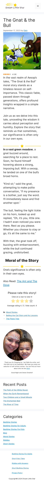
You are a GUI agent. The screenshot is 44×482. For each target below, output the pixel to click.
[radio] (13, 301)
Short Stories (8, 444)
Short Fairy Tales (18, 459)
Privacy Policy (17, 473)
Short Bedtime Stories (20, 468)
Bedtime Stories (10, 422)
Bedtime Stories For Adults (22, 454)
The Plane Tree (12, 319)
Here (28, 368)
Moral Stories (11, 312)
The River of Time (10, 404)
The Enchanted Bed (11, 401)
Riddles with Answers (20, 463)
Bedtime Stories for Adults (14, 426)
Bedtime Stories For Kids (13, 429)
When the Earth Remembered (16, 394)
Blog (5, 433)
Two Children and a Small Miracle (17, 397)
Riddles (6, 440)
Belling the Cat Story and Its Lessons (22, 315)
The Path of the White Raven (15, 390)
